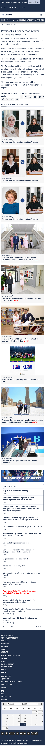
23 (42, 721)
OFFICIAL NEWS (9, 25)
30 (42, 725)
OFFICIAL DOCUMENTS (9, 638)
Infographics (6, 667)
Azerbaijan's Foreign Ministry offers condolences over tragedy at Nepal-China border (22, 610)
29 (36, 725)
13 (25, 718)
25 (12, 725)
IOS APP (4, 699)
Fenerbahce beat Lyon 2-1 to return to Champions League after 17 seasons (21, 583)
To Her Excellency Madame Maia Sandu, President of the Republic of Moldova (22, 535)
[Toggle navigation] (40, 15)
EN (7, 8)
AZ (2, 8)
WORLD (3, 661)
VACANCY (4, 687)
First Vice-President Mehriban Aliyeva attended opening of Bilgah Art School (20, 340)
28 (30, 725)
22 (36, 721)
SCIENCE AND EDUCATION (10, 656)
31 (7, 728)
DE (10, 8)
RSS (2, 694)
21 (30, 721)
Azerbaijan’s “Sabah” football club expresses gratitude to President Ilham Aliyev (20, 592)
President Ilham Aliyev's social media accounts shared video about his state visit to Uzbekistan (22, 421)
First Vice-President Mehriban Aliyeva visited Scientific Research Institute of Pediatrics (20, 259)
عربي (19, 8)
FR (12, 8)
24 (7, 725)
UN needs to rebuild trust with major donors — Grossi (22, 527)
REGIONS (4, 646)
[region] (23, 558)
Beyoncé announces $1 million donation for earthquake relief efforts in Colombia (19, 551)
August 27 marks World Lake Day (15, 491)
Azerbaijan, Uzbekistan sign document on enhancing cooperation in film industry (18, 499)
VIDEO (3, 670)
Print (17, 35)
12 (19, 718)
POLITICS (4, 641)
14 (30, 718)
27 (25, 725)
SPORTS (4, 659)
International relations (11, 682)
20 (25, 721)
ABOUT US (5, 679)
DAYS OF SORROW (7, 664)
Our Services (6, 685)
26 (19, 725)
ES (15, 8)
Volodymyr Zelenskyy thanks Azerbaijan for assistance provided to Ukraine (19, 601)
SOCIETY (4, 649)
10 (7, 718)
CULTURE (4, 652)
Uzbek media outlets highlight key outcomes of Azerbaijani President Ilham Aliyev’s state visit (20, 519)
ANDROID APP (6, 697)
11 (12, 718)
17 (7, 721)
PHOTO (3, 672)
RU (5, 8)
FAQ (2, 691)
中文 (23, 8)
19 (19, 721)
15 (36, 718)
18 (12, 721)
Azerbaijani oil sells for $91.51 (14, 566)
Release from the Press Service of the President (20, 142)
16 (42, 718)
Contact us (6, 676)
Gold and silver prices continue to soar (17, 543)
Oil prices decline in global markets (16, 559)
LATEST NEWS (10, 486)
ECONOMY (5, 644)
